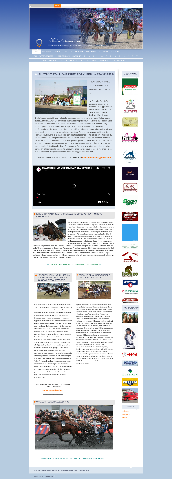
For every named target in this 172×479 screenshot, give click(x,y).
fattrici (42, 61)
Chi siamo (46, 51)
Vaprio (67, 65)
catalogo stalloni (74, 61)
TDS (61, 61)
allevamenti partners (109, 51)
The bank (57, 65)
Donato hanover (119, 61)
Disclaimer (82, 470)
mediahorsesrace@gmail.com (96, 158)
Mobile (87, 470)
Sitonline (76, 470)
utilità (68, 51)
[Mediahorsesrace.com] (39, 44)
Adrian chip (92, 61)
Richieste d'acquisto (43, 56)
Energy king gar (41, 65)
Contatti (58, 51)
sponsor (79, 51)
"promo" (52, 61)
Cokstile (104, 61)
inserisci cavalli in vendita (69, 56)
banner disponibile (81, 65)
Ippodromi (91, 51)
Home (36, 51)
